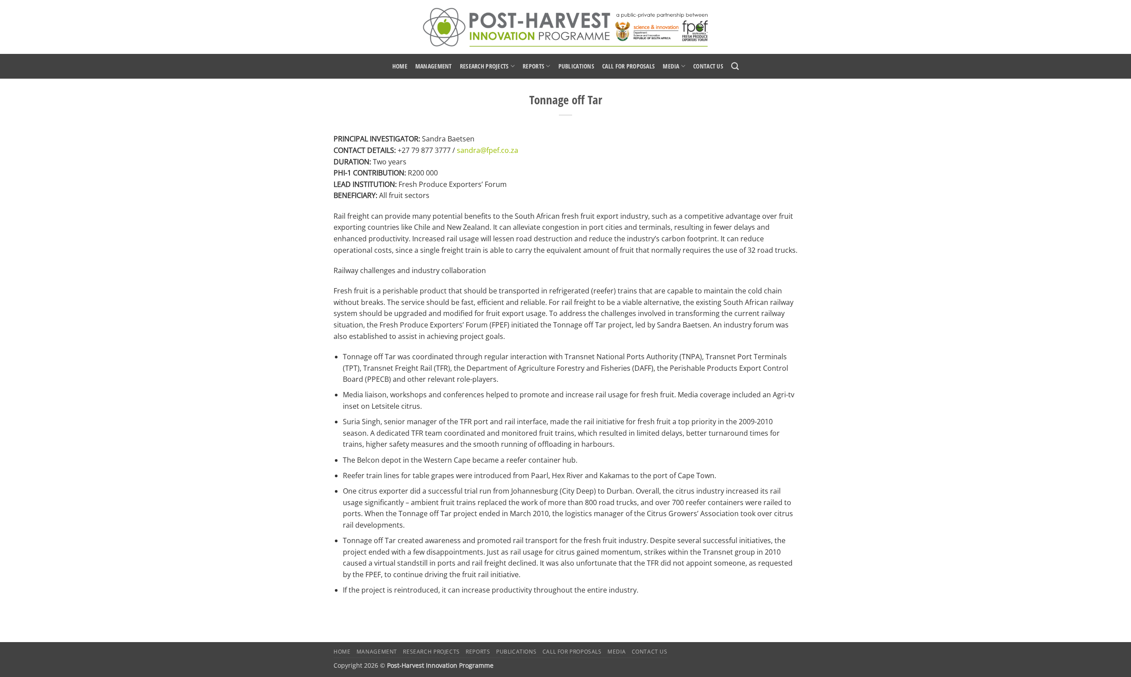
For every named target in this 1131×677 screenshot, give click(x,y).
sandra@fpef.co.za (487, 150)
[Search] (735, 66)
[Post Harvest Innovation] (565, 27)
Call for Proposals (628, 66)
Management (433, 66)
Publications (576, 66)
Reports (533, 66)
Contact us (708, 66)
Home (399, 66)
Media (671, 66)
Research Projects (484, 66)
